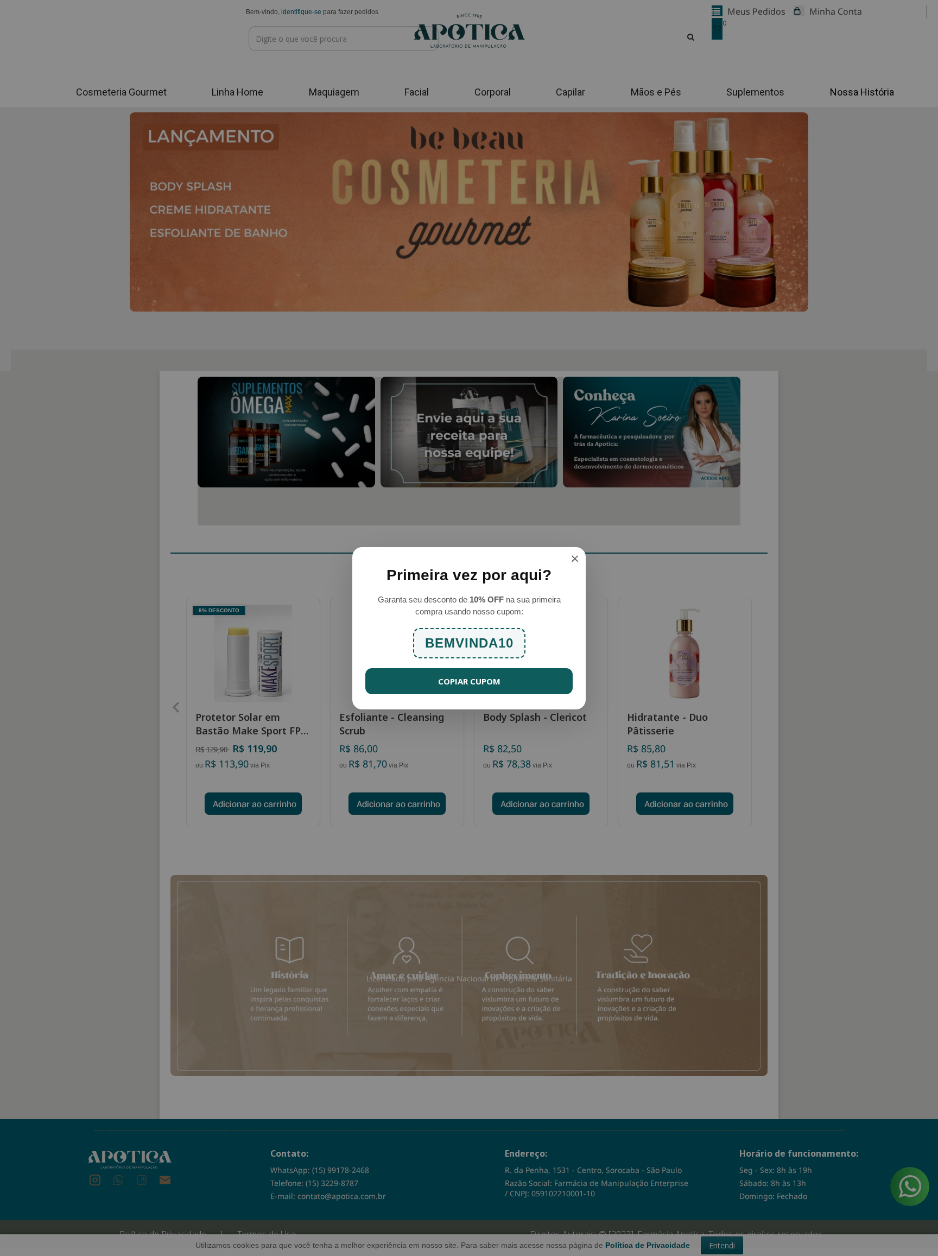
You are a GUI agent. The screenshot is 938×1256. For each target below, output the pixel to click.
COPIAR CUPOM (469, 681)
